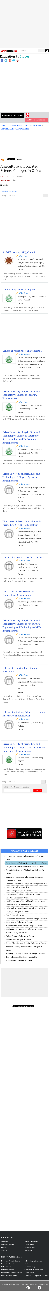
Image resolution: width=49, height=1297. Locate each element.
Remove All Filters (9, 191)
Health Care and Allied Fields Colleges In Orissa (25, 901)
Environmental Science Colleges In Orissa (23, 894)
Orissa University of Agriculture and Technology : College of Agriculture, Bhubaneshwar (21, 477)
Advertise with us (7, 1244)
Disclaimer (28, 1250)
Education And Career (9, 1264)
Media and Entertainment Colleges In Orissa (24, 929)
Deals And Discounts (9, 1275)
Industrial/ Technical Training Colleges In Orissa (25, 908)
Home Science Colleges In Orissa (19, 904)
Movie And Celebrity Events (11, 1272)
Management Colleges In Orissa (19, 922)
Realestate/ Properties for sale (36, 1275)
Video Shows (6, 1267)
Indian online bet (7, 1270)
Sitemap (4, 1250)
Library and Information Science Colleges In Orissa (26, 918)
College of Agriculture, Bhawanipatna (22, 350)
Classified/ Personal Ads (33, 1270)
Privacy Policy (29, 1244)
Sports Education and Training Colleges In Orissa (26, 943)
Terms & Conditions (31, 1241)
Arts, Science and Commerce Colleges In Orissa (25, 866)
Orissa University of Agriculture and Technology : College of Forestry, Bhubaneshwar (21, 395)
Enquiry (4, 1247)
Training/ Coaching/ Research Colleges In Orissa (25, 953)
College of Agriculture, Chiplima (19, 289)
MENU (5, 185)
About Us (4, 1241)
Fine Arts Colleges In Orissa (17, 898)
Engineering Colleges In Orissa (18, 891)
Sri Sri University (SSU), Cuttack (18, 252)
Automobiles (29, 1272)
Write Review (24, 256)
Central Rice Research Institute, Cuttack (23, 556)
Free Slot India (29, 1247)
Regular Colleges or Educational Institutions (21, 125)
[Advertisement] (24, 24)
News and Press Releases (10, 1261)
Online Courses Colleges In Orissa (20, 936)
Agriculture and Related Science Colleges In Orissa (26, 863)
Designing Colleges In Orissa (17, 887)
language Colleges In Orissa (17, 912)
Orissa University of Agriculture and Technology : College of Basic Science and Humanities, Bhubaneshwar (24, 747)
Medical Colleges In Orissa (17, 932)
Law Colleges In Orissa (15, 915)
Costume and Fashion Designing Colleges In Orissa (26, 884)
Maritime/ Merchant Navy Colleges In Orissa (24, 925)
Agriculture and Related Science (15, 129)
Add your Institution (36, 120)
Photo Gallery (29, 1267)
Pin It (19, 160)
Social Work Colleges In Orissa (18, 939)
